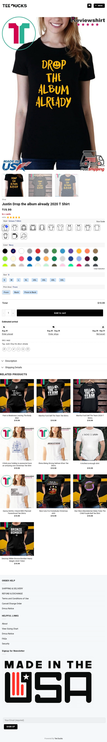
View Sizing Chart (10, 629)
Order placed (7, 334)
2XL (34, 280)
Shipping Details (13, 367)
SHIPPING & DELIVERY (12, 588)
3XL (44, 280)
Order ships (53, 334)
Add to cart (60, 312)
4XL (53, 280)
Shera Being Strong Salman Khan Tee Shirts (53, 464)
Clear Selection (99, 268)
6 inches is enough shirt (90, 463)
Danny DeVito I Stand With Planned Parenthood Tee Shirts (17, 512)
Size (6, 274)
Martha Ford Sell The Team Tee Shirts (53, 416)
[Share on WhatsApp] (4, 349)
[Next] (99, 94)
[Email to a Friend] (18, 349)
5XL (62, 280)
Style (12, 221)
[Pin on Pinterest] (23, 349)
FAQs (4, 639)
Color (8, 245)
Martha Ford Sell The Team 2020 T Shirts (90, 416)
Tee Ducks (59, 738)
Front (6, 292)
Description (11, 361)
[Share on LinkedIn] (28, 349)
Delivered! (100, 334)
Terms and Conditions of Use (15, 598)
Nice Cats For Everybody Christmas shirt (53, 512)
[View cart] (89, 6)
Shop (4, 199)
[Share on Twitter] (14, 349)
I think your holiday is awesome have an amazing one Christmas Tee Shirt (17, 464)
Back (16, 292)
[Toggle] (2, 361)
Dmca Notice (8, 608)
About (4, 623)
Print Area (10, 287)
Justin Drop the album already (17, 344)
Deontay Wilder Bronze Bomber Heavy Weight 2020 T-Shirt (17, 560)
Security (5, 643)
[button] (99, 6)
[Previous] (7, 94)
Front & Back (30, 292)
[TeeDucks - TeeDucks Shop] (15, 5)
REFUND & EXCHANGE (12, 593)
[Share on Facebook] (9, 349)
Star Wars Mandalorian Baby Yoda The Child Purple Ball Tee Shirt (90, 512)
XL (26, 280)
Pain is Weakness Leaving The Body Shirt (17, 416)
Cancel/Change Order (12, 603)
